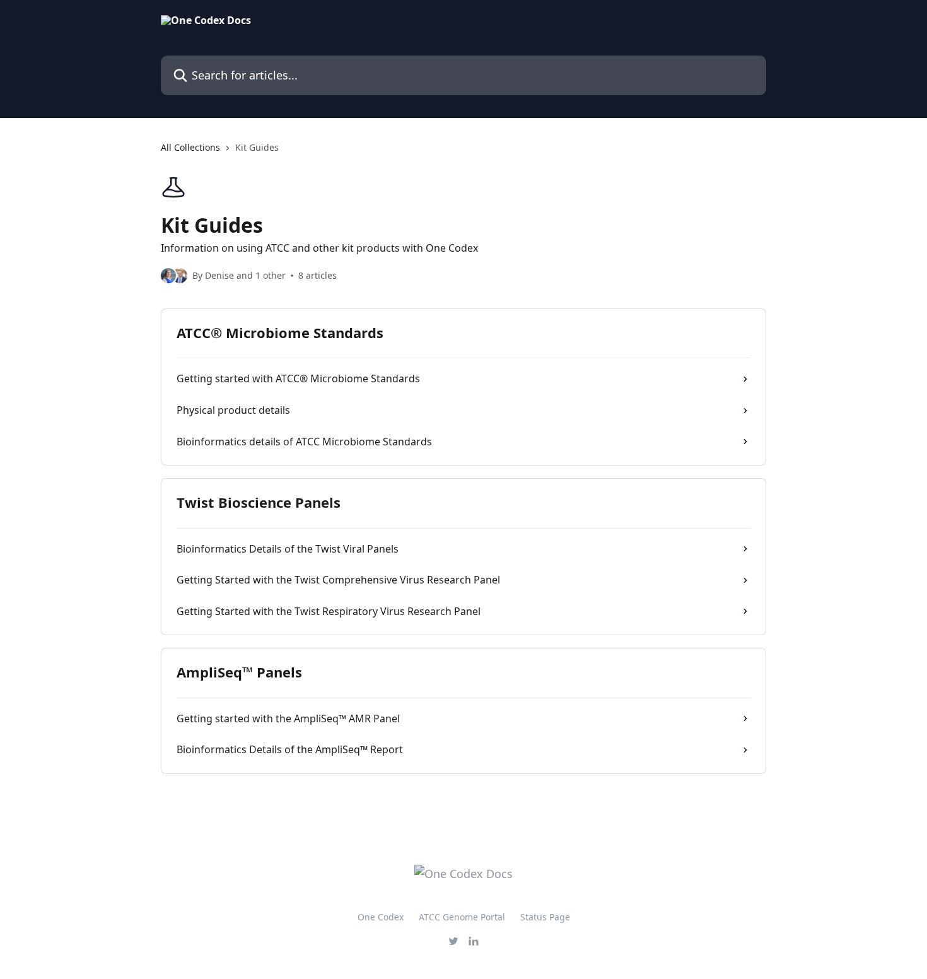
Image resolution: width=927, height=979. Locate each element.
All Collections (190, 147)
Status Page (545, 917)
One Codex (381, 917)
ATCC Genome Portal (462, 917)
